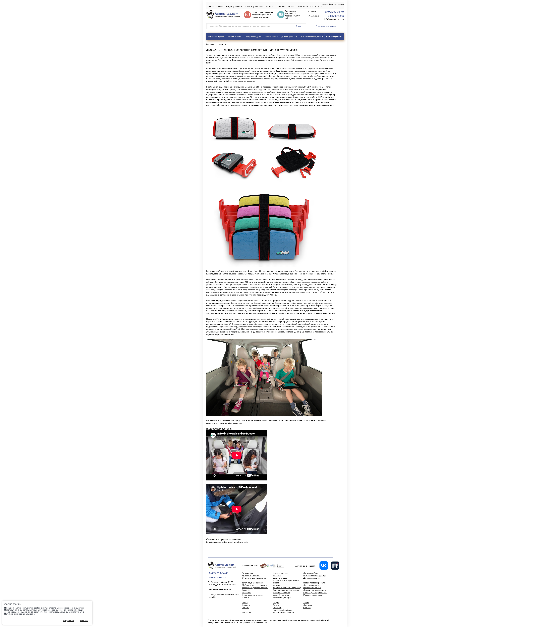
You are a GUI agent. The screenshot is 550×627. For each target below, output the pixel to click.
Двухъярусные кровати (253, 583)
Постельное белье (312, 587)
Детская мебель (271, 37)
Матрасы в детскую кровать (255, 587)
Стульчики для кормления (254, 578)
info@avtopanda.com (334, 19)
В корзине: (326, 26)
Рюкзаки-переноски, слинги (311, 37)
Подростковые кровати (314, 583)
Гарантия (280, 6)
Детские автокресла (216, 37)
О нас (211, 6)
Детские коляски (234, 37)
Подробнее (68, 620)
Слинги (245, 597)
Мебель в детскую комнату (254, 585)
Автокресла (247, 573)
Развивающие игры (334, 37)
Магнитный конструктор (314, 575)
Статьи (248, 6)
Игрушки (277, 575)
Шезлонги (246, 592)
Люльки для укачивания (314, 590)
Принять (84, 620)
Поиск (298, 26)
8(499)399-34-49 (334, 11)
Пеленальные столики (252, 595)
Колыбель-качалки (281, 592)
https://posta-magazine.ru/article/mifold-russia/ (227, 542)
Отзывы (291, 6)
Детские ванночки (311, 578)
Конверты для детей (253, 37)
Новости (238, 6)
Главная (210, 44)
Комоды (246, 590)
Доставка (259, 6)
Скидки (220, 6)
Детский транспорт (289, 37)
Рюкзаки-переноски (312, 595)
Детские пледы (280, 578)
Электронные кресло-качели (286, 590)
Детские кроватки (311, 585)
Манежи (276, 585)
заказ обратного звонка (333, 4)
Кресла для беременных (315, 592)
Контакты (302, 6)
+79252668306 (335, 16)
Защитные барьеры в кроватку (287, 587)
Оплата (269, 6)
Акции (229, 6)
